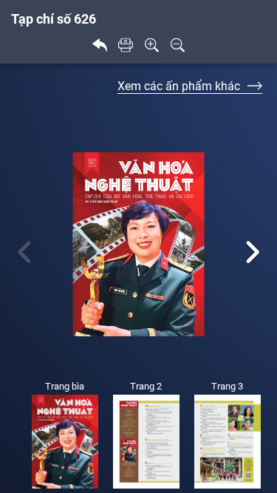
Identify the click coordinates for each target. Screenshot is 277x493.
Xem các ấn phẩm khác (178, 86)
